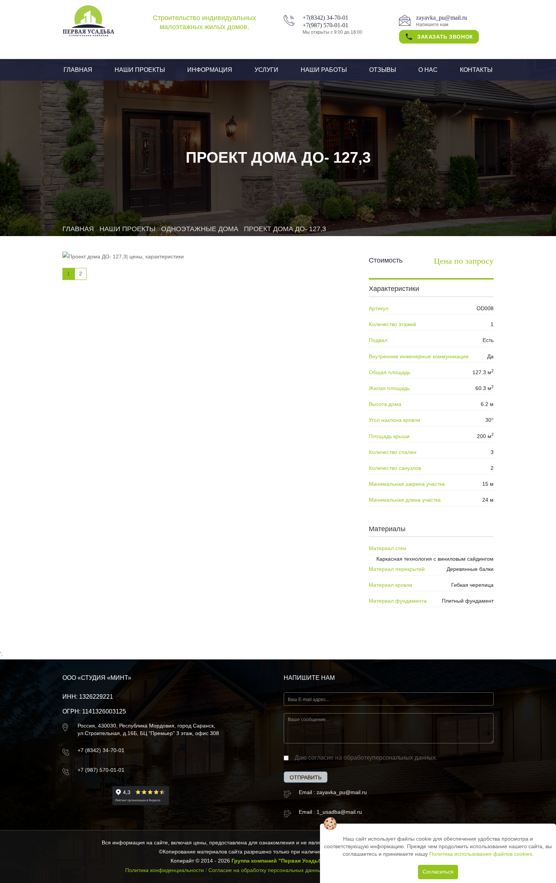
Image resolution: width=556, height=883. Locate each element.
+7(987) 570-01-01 (325, 25)
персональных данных (404, 757)
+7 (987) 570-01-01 (101, 770)
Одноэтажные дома (199, 229)
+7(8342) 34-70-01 (325, 17)
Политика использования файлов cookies (480, 854)
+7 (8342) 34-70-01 (101, 750)
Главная (78, 70)
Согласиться (437, 872)
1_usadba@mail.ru (339, 812)
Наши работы (324, 70)
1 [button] (68, 273)
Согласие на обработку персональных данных (266, 870)
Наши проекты (140, 70)
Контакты (476, 70)
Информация (209, 70)
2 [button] (80, 273)
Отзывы (382, 70)
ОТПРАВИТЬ (305, 777)
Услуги (266, 70)
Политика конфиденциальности (164, 870)
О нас (428, 70)
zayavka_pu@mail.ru (441, 17)
